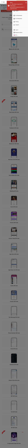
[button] (14, 44)
